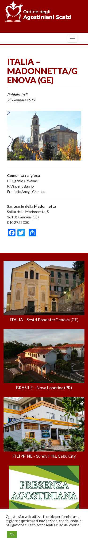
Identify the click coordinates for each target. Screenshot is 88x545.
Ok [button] (12, 534)
